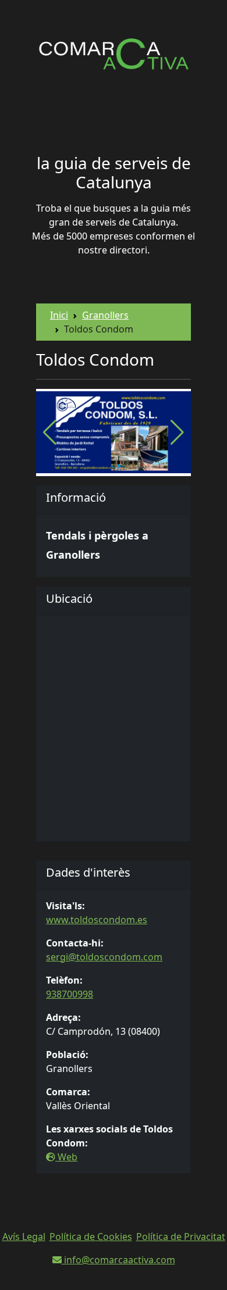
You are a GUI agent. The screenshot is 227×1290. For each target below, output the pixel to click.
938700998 (69, 994)
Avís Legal (23, 1236)
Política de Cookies (90, 1236)
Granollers (105, 315)
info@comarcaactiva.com (118, 1259)
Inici (59, 315)
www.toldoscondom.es (96, 919)
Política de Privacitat (180, 1236)
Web (66, 1156)
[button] (177, 432)
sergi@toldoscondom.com (104, 956)
